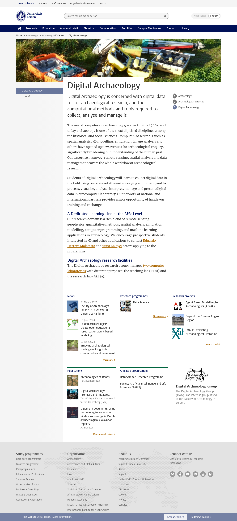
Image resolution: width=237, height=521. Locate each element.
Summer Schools (25, 479)
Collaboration (108, 28)
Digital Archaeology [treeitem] (32, 90)
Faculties (126, 28)
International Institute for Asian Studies (88, 510)
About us (88, 28)
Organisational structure (82, 3)
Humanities (73, 469)
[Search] (165, 16)
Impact (122, 474)
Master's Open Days (26, 494)
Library (102, 3)
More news (108, 360)
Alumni (171, 28)
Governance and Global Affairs (83, 464)
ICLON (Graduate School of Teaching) (87, 504)
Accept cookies (175, 517)
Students (43, 3)
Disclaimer (123, 489)
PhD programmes (25, 469)
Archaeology (32, 35)
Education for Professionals (30, 474)
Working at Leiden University (133, 459)
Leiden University (26, 3)
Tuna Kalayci (112, 246)
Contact (122, 504)
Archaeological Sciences (53, 35)
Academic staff (69, 28)
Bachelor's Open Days (27, 489)
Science (71, 484)
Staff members (59, 3)
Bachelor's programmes (28, 459)
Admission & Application (29, 499)
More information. (62, 517)
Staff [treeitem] (27, 96)
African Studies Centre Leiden (83, 494)
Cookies (122, 494)
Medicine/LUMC (75, 479)
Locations (123, 484)
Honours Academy (77, 499)
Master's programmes (27, 464)
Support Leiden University (132, 464)
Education (48, 28)
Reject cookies (202, 517)
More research (159, 316)
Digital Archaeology (188, 107)
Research (31, 28)
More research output (103, 434)
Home (19, 35)
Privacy (122, 499)
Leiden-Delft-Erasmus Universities (136, 479)
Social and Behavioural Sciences (84, 489)
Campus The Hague (149, 28)
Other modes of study (28, 484)
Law (69, 474)
